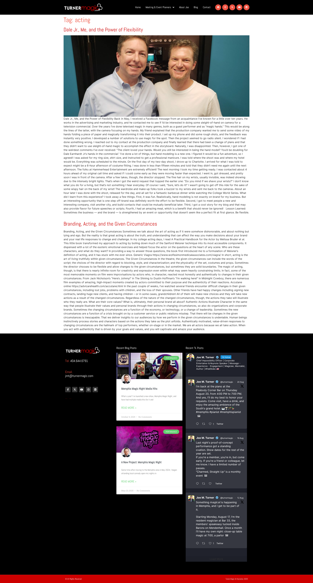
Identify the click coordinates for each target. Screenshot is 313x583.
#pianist (214, 412)
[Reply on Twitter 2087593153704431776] (198, 543)
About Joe (184, 7)
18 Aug (240, 438)
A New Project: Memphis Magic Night (141, 462)
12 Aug (240, 498)
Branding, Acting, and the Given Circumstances (110, 224)
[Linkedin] (246, 7)
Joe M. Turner (205, 381)
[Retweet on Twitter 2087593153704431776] (204, 543)
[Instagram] (225, 7)
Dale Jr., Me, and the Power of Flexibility (103, 29)
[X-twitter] (232, 7)
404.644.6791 (79, 361)
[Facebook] (218, 7)
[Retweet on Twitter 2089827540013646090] (204, 483)
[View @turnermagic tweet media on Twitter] (199, 416)
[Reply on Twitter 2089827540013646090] (198, 483)
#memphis (202, 412)
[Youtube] (239, 7)
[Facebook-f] (68, 389)
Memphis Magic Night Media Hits (139, 388)
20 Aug (240, 382)
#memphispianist (230, 412)
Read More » (128, 407)
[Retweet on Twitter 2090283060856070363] (204, 424)
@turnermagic (226, 382)
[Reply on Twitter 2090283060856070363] (198, 424)
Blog (196, 7)
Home (138, 7)
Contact (207, 7)
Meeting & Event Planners (158, 7)
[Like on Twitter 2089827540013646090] (211, 483)
